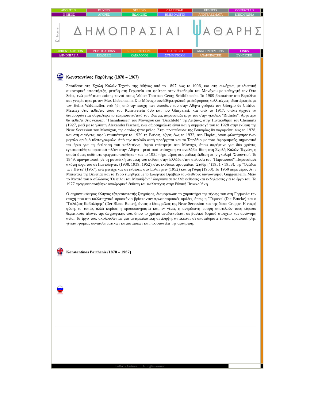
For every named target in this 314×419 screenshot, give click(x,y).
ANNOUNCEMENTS (210, 51)
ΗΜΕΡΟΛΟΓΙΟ (175, 14)
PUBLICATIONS (104, 51)
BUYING (104, 10)
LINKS (244, 51)
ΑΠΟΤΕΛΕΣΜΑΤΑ (210, 14)
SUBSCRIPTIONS (139, 51)
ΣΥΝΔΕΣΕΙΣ (244, 55)
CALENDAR (175, 10)
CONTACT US (244, 10)
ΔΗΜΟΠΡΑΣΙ (68, 55)
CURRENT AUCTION (69, 51)
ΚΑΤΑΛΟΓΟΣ (139, 55)
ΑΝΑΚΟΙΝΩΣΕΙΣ (211, 55)
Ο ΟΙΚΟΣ (69, 14)
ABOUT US (68, 10)
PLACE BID (175, 51)
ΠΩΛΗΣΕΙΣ (139, 14)
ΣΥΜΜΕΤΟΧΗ (175, 55)
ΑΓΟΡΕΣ (104, 14)
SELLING (139, 10)
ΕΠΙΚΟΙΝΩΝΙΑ (244, 14)
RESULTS (210, 10)
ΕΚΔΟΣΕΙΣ (104, 55)
